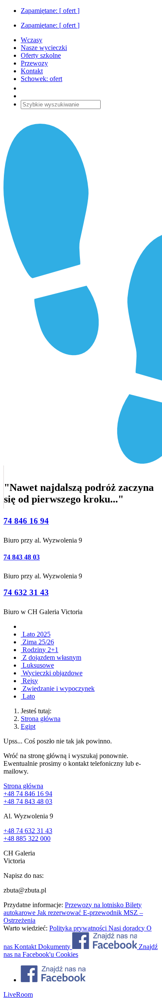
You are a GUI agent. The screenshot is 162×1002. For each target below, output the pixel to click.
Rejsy (29, 680)
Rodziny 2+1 (39, 649)
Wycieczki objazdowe (52, 673)
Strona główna (40, 718)
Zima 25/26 (37, 642)
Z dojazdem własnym (51, 657)
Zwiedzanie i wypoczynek (58, 688)
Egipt (28, 726)
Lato (28, 696)
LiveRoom (18, 994)
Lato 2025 (36, 634)
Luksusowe (37, 665)
